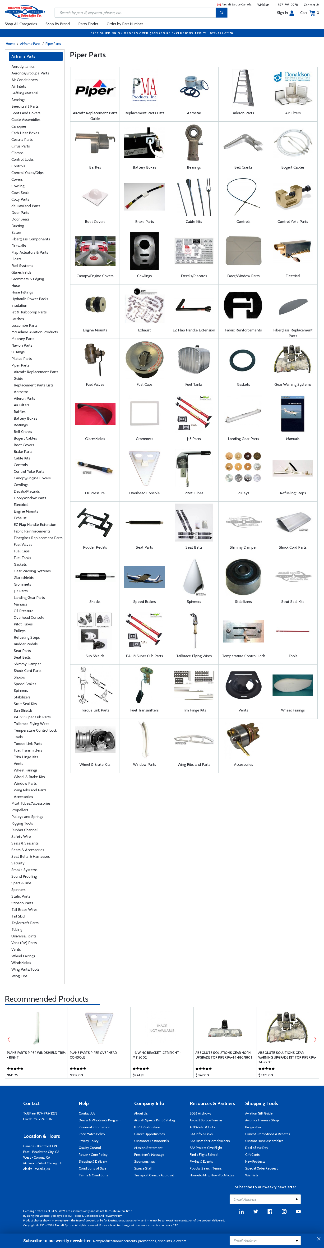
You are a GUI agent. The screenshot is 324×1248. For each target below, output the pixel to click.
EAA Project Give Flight (206, 1148)
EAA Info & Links (201, 1134)
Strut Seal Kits (25, 704)
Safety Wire (21, 836)
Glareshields (21, 272)
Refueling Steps (27, 637)
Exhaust (20, 518)
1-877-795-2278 (286, 5)
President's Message (149, 1154)
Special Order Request (261, 1168)
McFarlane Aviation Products (34, 332)
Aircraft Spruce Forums (206, 1120)
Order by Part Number (125, 24)
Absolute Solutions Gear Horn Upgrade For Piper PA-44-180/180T (224, 1055)
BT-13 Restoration (147, 1127)
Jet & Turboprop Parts (29, 312)
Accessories (23, 796)
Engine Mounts (26, 511)
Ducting (17, 226)
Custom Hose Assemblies (264, 1141)
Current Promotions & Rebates (267, 1134)
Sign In (282, 12)
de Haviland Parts (25, 206)
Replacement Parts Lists (34, 385)
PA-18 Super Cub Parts (32, 717)
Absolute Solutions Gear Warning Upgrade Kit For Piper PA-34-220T (287, 1057)
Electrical (21, 504)
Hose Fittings (22, 292)
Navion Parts (21, 345)
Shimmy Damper (27, 664)
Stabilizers (22, 697)
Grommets (22, 584)
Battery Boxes (25, 418)
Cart (309, 12)
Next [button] (315, 1039)
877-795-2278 (47, 1113)
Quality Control (90, 1148)
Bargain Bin (253, 1127)
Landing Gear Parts (29, 597)
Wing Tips (19, 976)
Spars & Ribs (21, 883)
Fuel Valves (23, 544)
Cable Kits (22, 458)
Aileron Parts (24, 398)
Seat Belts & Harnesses (30, 856)
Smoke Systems (24, 869)
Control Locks (22, 159)
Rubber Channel (24, 830)
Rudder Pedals (26, 644)
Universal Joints (24, 936)
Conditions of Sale (92, 1168)
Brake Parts (23, 451)
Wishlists (263, 5)
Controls (18, 166)
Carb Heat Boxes (25, 133)
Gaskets (20, 564)
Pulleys (20, 631)
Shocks (19, 677)
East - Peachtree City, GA (41, 1152)
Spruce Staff (143, 1168)
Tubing (16, 929)
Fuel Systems (22, 265)
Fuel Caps (22, 551)
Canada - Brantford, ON (40, 1146)
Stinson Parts (22, 903)
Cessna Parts (22, 139)
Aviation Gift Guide (259, 1113)
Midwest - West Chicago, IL (42, 1163)
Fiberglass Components (30, 239)
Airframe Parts (30, 43)
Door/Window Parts (30, 498)
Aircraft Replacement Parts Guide (36, 375)
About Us (141, 1113)
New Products (255, 1161)
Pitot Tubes (23, 624)
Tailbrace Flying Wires (31, 723)
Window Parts (25, 783)
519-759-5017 (42, 1119)
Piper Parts (53, 43)
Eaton (16, 232)
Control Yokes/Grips (27, 172)
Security (17, 863)
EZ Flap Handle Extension (35, 524)
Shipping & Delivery (93, 1161)
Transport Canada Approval (154, 1175)
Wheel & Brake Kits (29, 777)
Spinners (21, 690)
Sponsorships (144, 1161)
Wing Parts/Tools (25, 969)
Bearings (18, 99)
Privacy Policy (88, 1141)
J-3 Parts (21, 591)
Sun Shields (23, 710)
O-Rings (18, 352)
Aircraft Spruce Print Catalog (154, 1120)
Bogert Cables (25, 438)
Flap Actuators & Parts (29, 252)
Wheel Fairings (25, 770)
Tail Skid (18, 916)
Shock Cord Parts (28, 670)
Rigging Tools (22, 823)
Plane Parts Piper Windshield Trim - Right (36, 1055)
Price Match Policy (92, 1134)
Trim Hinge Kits (26, 757)
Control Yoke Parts (29, 471)
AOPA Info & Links (202, 1127)
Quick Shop (37, 1067)
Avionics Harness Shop (262, 1120)
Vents (18, 763)
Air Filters (21, 405)
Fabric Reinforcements (32, 531)
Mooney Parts (22, 338)
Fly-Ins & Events (201, 1161)
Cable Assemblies (26, 119)
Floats (16, 259)
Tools (18, 737)
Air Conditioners (24, 80)
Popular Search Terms (206, 1168)
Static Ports (20, 896)
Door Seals (20, 219)
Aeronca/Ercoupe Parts (30, 73)
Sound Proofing (24, 876)
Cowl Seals (20, 192)
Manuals (20, 604)
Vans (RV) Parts (24, 943)
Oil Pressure (23, 611)
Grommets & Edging (27, 279)
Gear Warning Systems (32, 571)
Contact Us (311, 5)
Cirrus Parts (20, 146)
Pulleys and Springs (27, 816)
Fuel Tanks (22, 557)
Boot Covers (24, 445)
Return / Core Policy (93, 1154)
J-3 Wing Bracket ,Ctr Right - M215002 (157, 1055)
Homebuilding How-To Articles (212, 1175)
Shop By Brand (58, 24)
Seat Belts (22, 657)
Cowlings (21, 484)
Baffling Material (24, 93)
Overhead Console (29, 617)
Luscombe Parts (24, 325)
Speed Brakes (25, 684)
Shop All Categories (21, 24)
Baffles (20, 411)
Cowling (17, 186)
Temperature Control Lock (35, 730)
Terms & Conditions (93, 1175)
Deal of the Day (256, 1148)
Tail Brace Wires (24, 909)
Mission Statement (148, 1148)
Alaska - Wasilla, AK (36, 1169)
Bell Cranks (23, 431)
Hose (15, 285)
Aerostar (21, 392)
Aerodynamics (23, 66)
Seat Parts (22, 650)
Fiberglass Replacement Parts (38, 538)
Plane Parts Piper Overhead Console (93, 1055)
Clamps (17, 153)
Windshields (21, 962)
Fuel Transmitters (28, 750)
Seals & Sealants (25, 843)
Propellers (19, 810)
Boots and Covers (26, 113)
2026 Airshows (200, 1113)
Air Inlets (18, 86)
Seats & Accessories (27, 850)
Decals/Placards (27, 491)
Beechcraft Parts (25, 106)
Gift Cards (252, 1154)
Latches (17, 319)
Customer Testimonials (151, 1141)
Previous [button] (9, 1039)
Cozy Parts (20, 199)
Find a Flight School (204, 1154)
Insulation (19, 305)
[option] (36, 1042)
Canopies (19, 126)
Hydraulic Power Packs (29, 299)
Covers (17, 179)
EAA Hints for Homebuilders (210, 1141)
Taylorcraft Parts (25, 923)
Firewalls (18, 245)
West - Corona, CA (36, 1157)
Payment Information (94, 1127)
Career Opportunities (149, 1134)
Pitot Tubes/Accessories (31, 803)
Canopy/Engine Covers (32, 478)
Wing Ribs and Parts (30, 790)
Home (10, 43)
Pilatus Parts (21, 358)
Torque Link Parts (28, 743)
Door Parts (20, 212)
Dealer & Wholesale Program (99, 1120)
